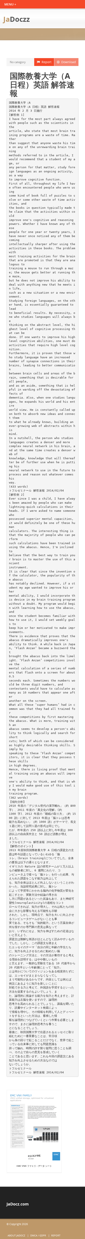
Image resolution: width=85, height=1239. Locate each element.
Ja (16, 19)
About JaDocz (16, 1235)
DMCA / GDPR (38, 1235)
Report (45, 62)
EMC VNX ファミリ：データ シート (34, 1165)
